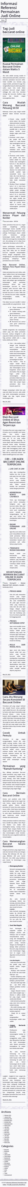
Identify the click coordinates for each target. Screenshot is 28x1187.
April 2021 (6, 1140)
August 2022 (7, 1125)
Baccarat (6, 1149)
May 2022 (6, 1130)
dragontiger (7, 1159)
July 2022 (6, 1127)
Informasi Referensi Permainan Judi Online (10, 9)
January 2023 (7, 1117)
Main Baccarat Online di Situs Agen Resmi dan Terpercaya (12, 421)
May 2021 (6, 1139)
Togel (5, 1173)
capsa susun (7, 1154)
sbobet (6, 1168)
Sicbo (5, 1170)
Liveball (6, 1161)
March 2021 (7, 1142)
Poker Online (7, 1164)
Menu (2, 20)
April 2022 (6, 1132)
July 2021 (6, 1135)
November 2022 (8, 1120)
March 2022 (7, 1134)
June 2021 (6, 1137)
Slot (5, 1171)
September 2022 (8, 1124)
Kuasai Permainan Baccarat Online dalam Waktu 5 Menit (13, 68)
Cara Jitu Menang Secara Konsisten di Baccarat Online (14, 699)
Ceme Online (7, 1156)
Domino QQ (7, 1158)
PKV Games (7, 1163)
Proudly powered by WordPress (16, 1184)
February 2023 (7, 1115)
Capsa (5, 1153)
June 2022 (6, 1129)
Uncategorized (8, 1175)
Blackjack (6, 1151)
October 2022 (7, 1122)
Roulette (6, 1166)
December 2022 (8, 1118)
